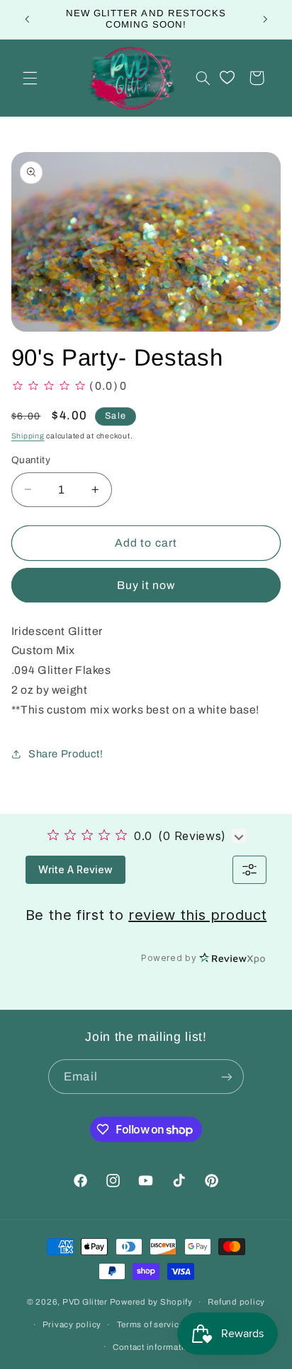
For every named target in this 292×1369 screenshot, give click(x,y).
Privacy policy (72, 1324)
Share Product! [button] (65, 753)
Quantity (30, 460)
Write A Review (75, 869)
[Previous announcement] (27, 19)
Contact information (154, 1347)
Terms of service (150, 1324)
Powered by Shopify (151, 1302)
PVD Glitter (85, 1302)
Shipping (28, 436)
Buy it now (146, 585)
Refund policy (236, 1302)
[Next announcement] (265, 19)
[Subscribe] (226, 1076)
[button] (29, 78)
